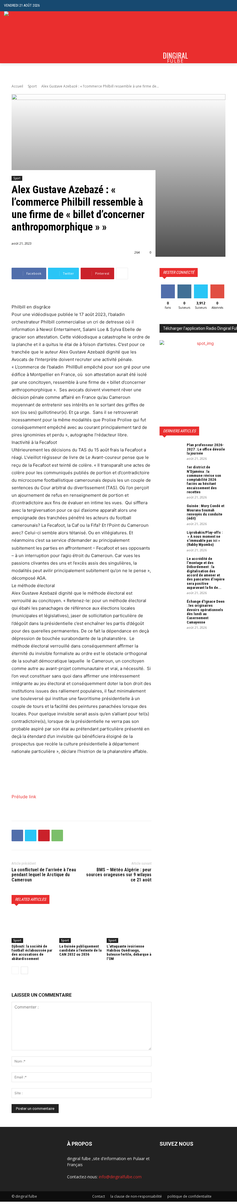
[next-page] (24, 970)
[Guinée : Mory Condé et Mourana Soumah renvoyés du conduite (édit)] (171, 512)
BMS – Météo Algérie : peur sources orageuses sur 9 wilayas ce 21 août (118, 875)
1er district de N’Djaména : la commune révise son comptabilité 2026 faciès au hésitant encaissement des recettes (204, 479)
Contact (98, 1196)
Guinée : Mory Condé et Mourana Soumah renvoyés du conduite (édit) (205, 512)
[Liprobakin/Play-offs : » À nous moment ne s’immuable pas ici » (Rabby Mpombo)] (171, 539)
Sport (32, 86)
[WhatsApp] (57, 835)
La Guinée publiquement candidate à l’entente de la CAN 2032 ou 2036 (80, 950)
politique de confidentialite (189, 1196)
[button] (228, 5)
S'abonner (218, 286)
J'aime (168, 286)
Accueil (17, 86)
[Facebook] (17, 835)
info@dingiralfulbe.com (120, 1176)
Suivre (184, 286)
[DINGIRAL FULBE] (27, 37)
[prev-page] (15, 970)
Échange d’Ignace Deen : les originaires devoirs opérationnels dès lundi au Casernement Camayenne (206, 611)
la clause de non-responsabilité (136, 1196)
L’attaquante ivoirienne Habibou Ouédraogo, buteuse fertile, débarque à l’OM (129, 952)
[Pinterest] (44, 835)
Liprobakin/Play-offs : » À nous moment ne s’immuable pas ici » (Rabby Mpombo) (205, 538)
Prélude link (24, 796)
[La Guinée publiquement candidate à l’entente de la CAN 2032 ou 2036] (81, 927)
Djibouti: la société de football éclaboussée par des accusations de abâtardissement (32, 952)
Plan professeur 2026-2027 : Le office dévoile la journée (206, 449)
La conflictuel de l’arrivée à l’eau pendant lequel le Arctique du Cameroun (44, 875)
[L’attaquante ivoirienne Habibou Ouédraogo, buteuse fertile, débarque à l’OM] (129, 927)
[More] (122, 273)
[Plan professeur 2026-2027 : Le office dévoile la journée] (171, 451)
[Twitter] (30, 835)
